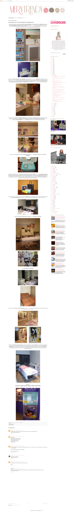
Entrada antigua (45, 503)
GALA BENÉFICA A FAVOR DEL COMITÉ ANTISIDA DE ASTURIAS (57, 95)
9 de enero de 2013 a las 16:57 (18, 468)
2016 (52, 69)
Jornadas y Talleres (54, 173)
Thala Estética (28, 308)
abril (53, 111)
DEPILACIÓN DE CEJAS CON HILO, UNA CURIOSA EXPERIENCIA (60, 230)
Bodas (52, 180)
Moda (52, 204)
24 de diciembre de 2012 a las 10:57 (19, 430)
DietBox (52, 201)
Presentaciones (53, 169)
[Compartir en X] (11, 424)
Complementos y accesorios (55, 174)
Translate (25, 17)
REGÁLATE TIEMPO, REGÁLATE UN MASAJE (58, 89)
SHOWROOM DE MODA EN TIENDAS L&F (58, 90)
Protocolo (52, 205)
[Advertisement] (27, 495)
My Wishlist (52, 181)
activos (24, 119)
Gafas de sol (53, 176)
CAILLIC (56, 241)
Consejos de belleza (54, 211)
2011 (52, 116)
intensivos (32, 25)
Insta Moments (53, 212)
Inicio (28, 503)
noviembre (53, 103)
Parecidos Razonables (54, 194)
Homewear (52, 198)
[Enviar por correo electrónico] (9, 424)
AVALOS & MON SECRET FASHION (57, 91)
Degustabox (53, 171)
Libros (52, 203)
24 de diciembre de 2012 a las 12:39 (19, 436)
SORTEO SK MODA (58, 236)
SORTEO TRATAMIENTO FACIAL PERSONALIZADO (60, 258)
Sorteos (52, 177)
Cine (52, 200)
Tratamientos (12, 423)
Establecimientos (53, 175)
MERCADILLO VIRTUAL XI (56, 96)
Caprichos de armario (30, 26)
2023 (52, 61)
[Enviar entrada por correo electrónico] (20, 422)
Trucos (52, 209)
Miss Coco (12, 455)
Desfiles (52, 168)
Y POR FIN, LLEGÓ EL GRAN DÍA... (57, 101)
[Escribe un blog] (10, 424)
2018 (52, 67)
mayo (53, 110)
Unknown (12, 430)
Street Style (52, 167)
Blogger (42, 510)
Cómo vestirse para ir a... (54, 208)
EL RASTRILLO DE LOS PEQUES (56, 81)
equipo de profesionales (36, 81)
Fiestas (52, 178)
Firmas (52, 170)
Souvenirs (52, 210)
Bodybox (52, 206)
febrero (53, 113)
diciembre (53, 75)
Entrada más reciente (11, 503)
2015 (52, 70)
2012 (52, 74)
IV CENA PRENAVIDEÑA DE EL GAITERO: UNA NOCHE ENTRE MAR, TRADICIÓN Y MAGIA (59, 270)
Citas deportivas (53, 182)
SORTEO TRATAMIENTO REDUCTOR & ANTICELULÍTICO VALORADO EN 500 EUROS (60, 264)
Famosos (52, 202)
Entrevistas (52, 196)
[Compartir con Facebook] (12, 424)
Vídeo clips (52, 197)
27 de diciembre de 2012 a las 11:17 (19, 461)
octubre (53, 104)
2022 (52, 62)
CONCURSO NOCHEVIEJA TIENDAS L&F (58, 86)
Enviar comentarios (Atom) (15, 505)
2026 (52, 57)
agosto (53, 106)
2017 (52, 68)
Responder (12, 433)
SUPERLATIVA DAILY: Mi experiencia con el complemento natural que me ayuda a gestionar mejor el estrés (60, 252)
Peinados (52, 199)
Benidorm (52, 195)
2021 (52, 63)
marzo (53, 112)
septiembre (53, 105)
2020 (52, 64)
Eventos (52, 172)
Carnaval (52, 207)
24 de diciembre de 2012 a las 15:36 (19, 455)
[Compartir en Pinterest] (12, 424)
